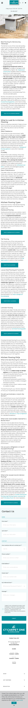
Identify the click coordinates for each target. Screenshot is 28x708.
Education (6, 686)
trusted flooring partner (8, 102)
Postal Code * (5, 573)
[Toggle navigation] (2, 3)
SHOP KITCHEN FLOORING (11, 502)
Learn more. (19, 700)
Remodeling (22, 16)
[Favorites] (22, 2)
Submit (14, 618)
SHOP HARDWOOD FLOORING (12, 232)
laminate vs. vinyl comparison (18, 413)
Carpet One (4, 16)
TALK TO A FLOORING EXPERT (12, 113)
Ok (14, 702)
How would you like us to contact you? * (12, 545)
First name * (5, 521)
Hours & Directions (14, 644)
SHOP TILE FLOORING (9, 265)
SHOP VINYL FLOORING (10, 301)
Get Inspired (7, 680)
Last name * (5, 530)
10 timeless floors (8, 498)
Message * (4, 591)
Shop (4, 673)
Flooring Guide (13, 16)
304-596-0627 (14, 11)
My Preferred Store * (7, 582)
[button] (20, 2)
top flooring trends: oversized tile (15, 496)
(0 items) (25, 2)
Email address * (5, 563)
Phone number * (6, 554)
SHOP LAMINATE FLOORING (11, 333)
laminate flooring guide (19, 328)
